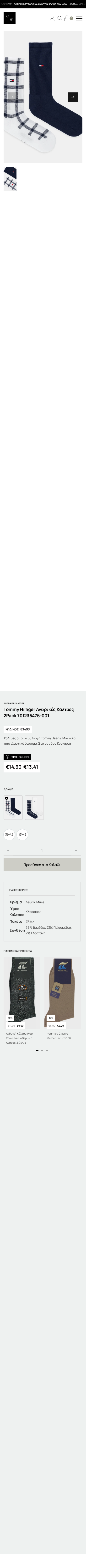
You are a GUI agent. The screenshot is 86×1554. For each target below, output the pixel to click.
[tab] (37, 1050)
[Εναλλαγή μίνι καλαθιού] (66, 18)
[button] (13, 97)
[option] (9, 834)
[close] (79, 19)
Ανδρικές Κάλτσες (14, 703)
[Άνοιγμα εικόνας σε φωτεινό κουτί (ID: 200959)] (43, 97)
